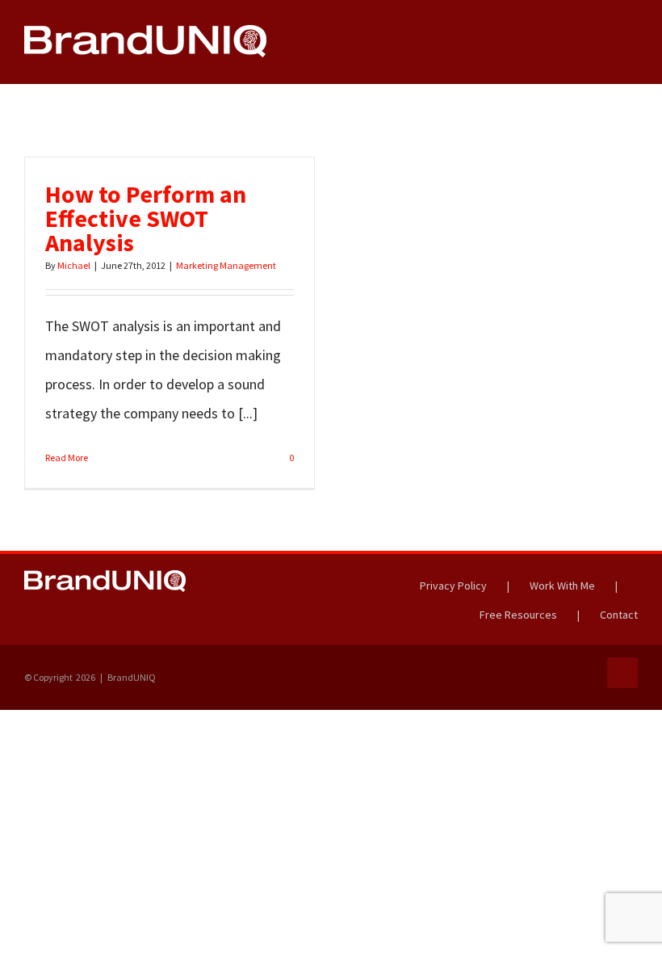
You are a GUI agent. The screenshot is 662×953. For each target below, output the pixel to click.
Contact (619, 614)
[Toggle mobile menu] (631, 49)
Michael (73, 265)
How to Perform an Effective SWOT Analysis (145, 218)
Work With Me (562, 585)
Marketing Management (226, 265)
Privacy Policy (453, 585)
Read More (66, 457)
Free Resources (518, 614)
